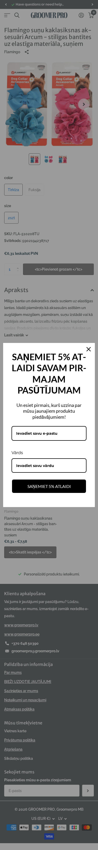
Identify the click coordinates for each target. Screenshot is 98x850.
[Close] (88, 349)
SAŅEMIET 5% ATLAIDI (49, 486)
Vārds (17, 452)
